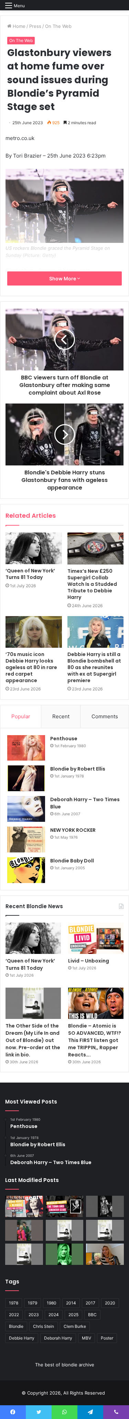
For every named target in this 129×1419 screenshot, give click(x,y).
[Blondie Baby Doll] (26, 870)
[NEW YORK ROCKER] (26, 839)
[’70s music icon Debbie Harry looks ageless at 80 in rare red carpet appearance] (34, 632)
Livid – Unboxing (88, 960)
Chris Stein (43, 1326)
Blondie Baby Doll (72, 860)
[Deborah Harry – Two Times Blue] (26, 809)
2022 (14, 1314)
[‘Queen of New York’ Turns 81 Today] (34, 548)
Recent (60, 716)
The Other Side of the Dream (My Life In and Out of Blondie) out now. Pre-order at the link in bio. (33, 1040)
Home (18, 26)
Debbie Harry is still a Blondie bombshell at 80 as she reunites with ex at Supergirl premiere (94, 667)
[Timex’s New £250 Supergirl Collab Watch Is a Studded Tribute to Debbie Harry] (95, 548)
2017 (90, 1302)
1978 (13, 1302)
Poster (107, 1338)
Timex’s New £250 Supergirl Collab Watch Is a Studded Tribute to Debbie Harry (92, 584)
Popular (20, 716)
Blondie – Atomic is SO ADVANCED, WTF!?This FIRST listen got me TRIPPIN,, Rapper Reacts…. (94, 1040)
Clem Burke (75, 1326)
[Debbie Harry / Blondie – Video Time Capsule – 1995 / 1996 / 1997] (24, 1206)
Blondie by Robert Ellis (77, 768)
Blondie (16, 1326)
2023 (34, 1314)
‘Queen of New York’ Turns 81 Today (30, 574)
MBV (86, 1338)
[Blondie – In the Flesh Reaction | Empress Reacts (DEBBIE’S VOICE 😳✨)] (105, 1254)
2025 (73, 1314)
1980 (51, 1302)
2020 (110, 1302)
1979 (32, 1302)
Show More (63, 278)
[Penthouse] (26, 748)
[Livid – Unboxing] (95, 938)
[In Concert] (65, 1206)
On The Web (58, 26)
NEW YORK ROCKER (73, 830)
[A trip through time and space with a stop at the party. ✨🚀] (105, 1206)
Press (35, 26)
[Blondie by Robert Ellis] (26, 778)
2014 (71, 1302)
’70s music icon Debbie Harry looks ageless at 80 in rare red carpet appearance (31, 667)
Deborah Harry (58, 1338)
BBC (92, 1314)
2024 (54, 1314)
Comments (105, 716)
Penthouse (63, 738)
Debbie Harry (21, 1338)
